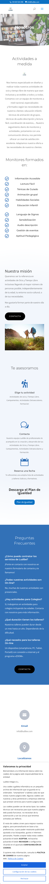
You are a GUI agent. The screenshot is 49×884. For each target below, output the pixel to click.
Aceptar (24, 865)
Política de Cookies (15, 858)
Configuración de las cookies (24, 871)
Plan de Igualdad (24, 502)
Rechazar (24, 878)
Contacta (15, 316)
